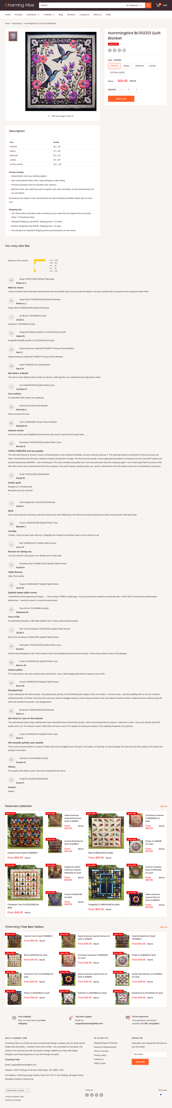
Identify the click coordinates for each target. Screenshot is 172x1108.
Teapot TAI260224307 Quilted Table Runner (39, 584)
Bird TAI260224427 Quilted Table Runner (37, 543)
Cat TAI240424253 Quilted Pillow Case (37, 385)
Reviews (71, 15)
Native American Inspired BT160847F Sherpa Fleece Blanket (46, 348)
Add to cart (121, 99)
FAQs (108, 15)
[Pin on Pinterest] (114, 50)
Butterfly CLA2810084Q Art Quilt (92, 993)
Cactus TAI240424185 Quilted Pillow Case (38, 523)
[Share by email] (124, 50)
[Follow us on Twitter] (92, 1095)
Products (48, 15)
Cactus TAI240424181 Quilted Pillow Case (38, 661)
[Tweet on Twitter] (119, 50)
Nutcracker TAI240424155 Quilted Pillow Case (40, 442)
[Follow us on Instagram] (96, 1095)
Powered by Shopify (13, 1100)
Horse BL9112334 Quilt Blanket (33, 406)
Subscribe (140, 1062)
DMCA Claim (100, 1063)
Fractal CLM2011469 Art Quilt (73, 895)
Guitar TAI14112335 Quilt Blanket (34, 474)
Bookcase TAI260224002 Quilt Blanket (36, 710)
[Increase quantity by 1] (136, 89)
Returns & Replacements (105, 1047)
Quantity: (112, 89)
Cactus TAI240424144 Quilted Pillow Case (38, 734)
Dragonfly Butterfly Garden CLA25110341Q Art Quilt (42, 332)
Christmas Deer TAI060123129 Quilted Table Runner (43, 563)
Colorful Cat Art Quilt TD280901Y (23, 853)
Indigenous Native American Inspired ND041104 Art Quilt (72, 870)
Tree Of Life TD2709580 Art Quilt (33, 608)
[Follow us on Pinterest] (101, 1095)
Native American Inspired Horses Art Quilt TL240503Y (73, 818)
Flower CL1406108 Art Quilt (153, 842)
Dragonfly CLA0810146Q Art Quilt (104, 904)
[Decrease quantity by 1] (120, 89)
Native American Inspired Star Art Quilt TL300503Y (152, 897)
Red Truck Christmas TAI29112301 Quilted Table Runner (44, 629)
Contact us (84, 15)
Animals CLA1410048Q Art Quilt (33, 758)
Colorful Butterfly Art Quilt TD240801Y (73, 842)
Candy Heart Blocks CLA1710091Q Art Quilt (147, 975)
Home (7, 15)
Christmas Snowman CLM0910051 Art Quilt (154, 818)
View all (163, 806)
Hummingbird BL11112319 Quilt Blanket (37, 502)
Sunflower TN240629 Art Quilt (32, 316)
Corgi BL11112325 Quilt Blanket (33, 779)
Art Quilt (18, 15)
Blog (61, 15)
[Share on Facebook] (110, 50)
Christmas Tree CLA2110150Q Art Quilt (23, 906)
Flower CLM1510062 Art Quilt (36, 993)
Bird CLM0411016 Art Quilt (101, 853)
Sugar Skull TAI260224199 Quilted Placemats (39, 299)
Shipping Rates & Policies (105, 1043)
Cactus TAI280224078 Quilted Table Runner (39, 682)
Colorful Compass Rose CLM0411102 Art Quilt (153, 870)
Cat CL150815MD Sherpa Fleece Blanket (38, 422)
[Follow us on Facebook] (87, 1095)
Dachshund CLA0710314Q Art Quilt (147, 993)
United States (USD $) (15, 1090)
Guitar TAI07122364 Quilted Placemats (36, 279)
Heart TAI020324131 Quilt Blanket (34, 365)
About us (97, 15)
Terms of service (101, 1051)
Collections (31, 15)
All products (17, 23)
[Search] (148, 5)
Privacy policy (100, 1055)
